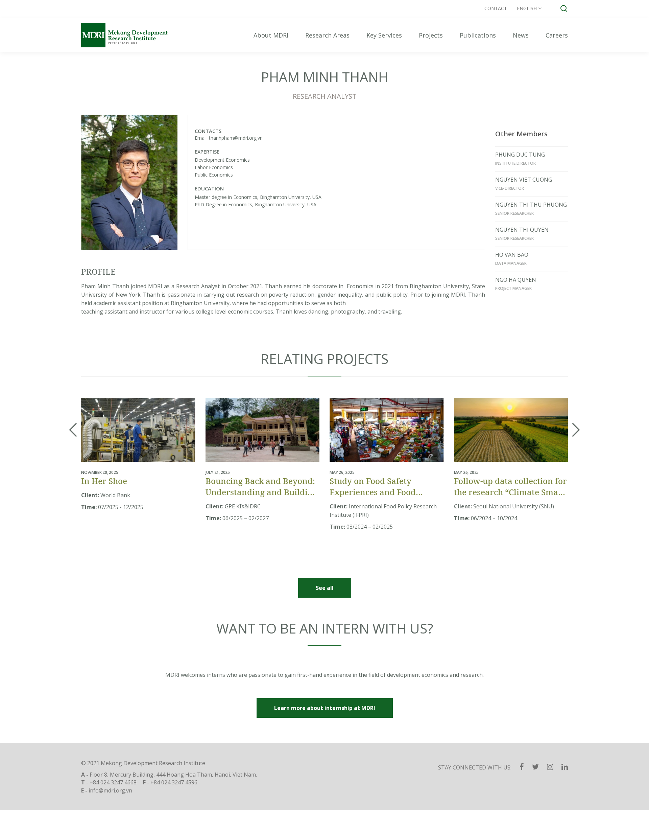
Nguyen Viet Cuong (523, 179)
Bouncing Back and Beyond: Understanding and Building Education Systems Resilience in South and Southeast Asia (261, 486)
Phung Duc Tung (520, 154)
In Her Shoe (104, 480)
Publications (478, 35)
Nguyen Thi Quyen (522, 229)
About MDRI (271, 35)
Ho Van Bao (511, 254)
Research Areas (327, 35)
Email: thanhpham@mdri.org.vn (229, 138)
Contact (495, 8)
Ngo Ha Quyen (515, 279)
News (521, 35)
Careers (557, 35)
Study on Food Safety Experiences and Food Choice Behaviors (373, 486)
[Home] (132, 35)
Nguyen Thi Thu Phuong (531, 204)
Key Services (384, 35)
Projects (431, 35)
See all (325, 588)
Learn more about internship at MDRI (324, 708)
